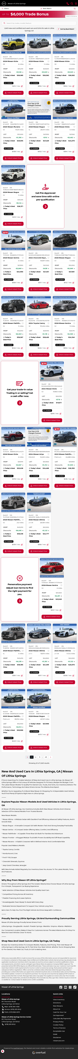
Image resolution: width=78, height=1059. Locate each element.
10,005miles (44, 457)
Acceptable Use (59, 1031)
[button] (68, 4)
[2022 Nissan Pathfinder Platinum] (65, 437)
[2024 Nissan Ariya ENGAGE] (39, 437)
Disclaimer (57, 1037)
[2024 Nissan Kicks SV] (52, 371)
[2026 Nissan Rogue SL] (39, 109)
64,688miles (70, 457)
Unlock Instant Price (14, 93)
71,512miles (70, 654)
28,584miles (44, 523)
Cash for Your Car (59, 1012)
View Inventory (58, 1000)
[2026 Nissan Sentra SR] (13, 240)
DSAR (55, 1034)
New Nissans (58, 1006)
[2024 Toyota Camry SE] (39, 306)
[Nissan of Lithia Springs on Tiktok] (74, 987)
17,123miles (19, 130)
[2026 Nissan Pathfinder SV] (13, 306)
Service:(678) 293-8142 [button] (12, 1009)
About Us (56, 1009)
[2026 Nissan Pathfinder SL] (13, 633)
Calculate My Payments (62, 1018)
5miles (46, 64)
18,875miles (44, 654)
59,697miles (44, 261)
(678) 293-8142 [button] (10, 1024)
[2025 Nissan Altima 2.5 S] (39, 633)
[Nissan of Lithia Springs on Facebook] (60, 987)
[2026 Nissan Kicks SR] (13, 44)
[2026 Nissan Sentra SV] (65, 306)
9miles (72, 326)
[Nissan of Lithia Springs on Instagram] (69, 987)
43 (46, 757)
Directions (57, 1003)
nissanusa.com (58, 1041)
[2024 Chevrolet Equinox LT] (39, 240)
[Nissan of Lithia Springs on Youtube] (64, 987)
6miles (21, 64)
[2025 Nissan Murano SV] (13, 109)
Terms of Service (59, 1028)
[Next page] (50, 757)
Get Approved (58, 1015)
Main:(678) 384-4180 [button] (12, 1007)
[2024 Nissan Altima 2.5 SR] (65, 633)
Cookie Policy (58, 1025)
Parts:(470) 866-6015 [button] (12, 1012)
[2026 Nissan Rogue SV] (13, 175)
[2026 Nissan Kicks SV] (65, 109)
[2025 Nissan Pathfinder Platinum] (13, 699)
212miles (20, 523)
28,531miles (44, 130)
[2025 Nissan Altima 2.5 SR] (39, 502)
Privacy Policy (58, 1022)
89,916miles (19, 719)
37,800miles (57, 392)
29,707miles (44, 719)
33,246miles (44, 326)
